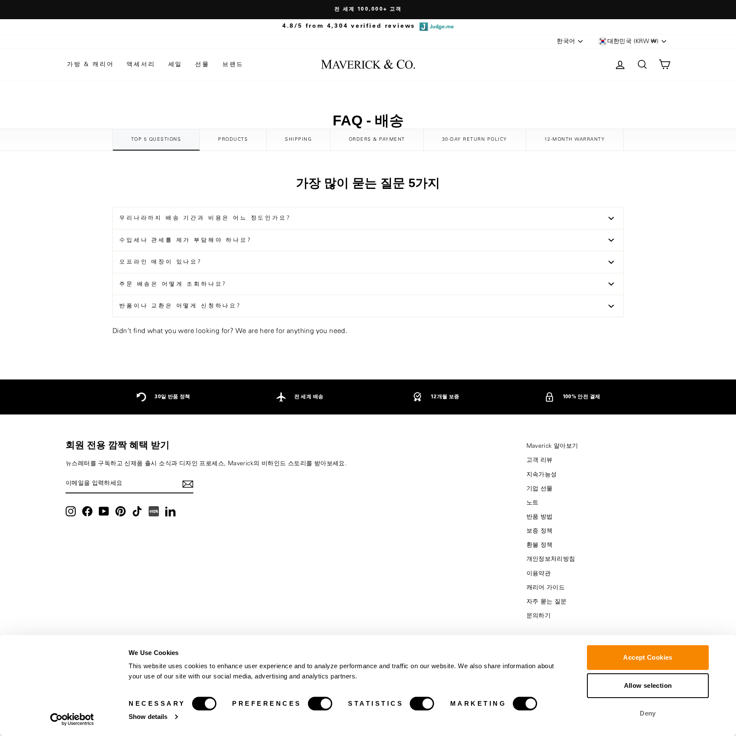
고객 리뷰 (539, 460)
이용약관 (538, 574)
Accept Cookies (647, 657)
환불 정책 (539, 545)
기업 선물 (539, 489)
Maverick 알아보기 (552, 446)
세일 (175, 64)
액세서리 (140, 64)
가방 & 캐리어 (90, 64)
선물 (202, 64)
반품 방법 (539, 517)
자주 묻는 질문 (546, 602)
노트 (532, 503)
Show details (148, 716)
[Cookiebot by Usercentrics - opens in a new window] (72, 719)
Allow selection (648, 685)
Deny (648, 713)
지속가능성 (541, 475)
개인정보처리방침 (550, 559)
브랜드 (233, 64)
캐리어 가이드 (545, 588)
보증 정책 (539, 531)
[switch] (320, 703)
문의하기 (538, 616)
